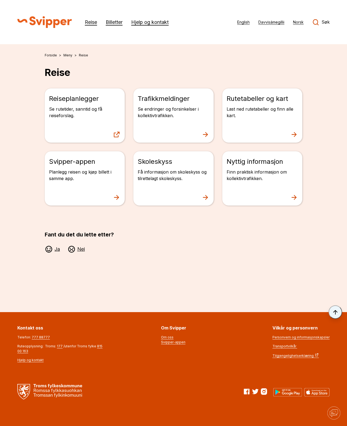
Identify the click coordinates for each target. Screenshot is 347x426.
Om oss (167, 337)
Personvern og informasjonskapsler (301, 337)
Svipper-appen (173, 342)
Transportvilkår (284, 346)
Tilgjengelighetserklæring (293, 356)
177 (60, 346)
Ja (57, 249)
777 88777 (41, 337)
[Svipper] (44, 22)
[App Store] (317, 392)
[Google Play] (287, 392)
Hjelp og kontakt (30, 360)
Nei (81, 249)
